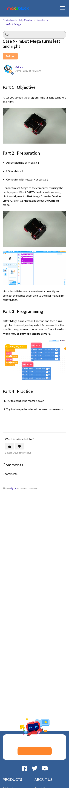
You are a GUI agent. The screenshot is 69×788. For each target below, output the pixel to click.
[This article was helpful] (9, 446)
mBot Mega (13, 24)
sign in (13, 488)
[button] (62, 8)
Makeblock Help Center (17, 20)
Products (42, 20)
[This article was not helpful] (19, 446)
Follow (10, 56)
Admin (19, 67)
